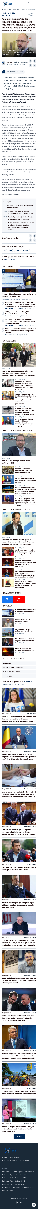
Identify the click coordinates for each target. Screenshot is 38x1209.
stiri (10, 250)
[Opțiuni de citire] (34, 1205)
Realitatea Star (29, 1172)
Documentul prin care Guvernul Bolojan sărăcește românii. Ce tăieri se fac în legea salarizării (18, 1128)
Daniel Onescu (31, 713)
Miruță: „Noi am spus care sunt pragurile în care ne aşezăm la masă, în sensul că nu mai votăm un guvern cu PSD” (25, 502)
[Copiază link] (30, 61)
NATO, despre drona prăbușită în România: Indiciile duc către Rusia (17, 313)
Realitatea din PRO (7, 1184)
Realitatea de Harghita (28, 1187)
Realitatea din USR (20, 62)
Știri (10, 9)
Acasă (5, 9)
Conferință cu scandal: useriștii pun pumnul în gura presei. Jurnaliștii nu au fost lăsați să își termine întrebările (18, 541)
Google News (9, 259)
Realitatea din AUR (7, 1181)
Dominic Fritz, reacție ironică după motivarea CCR (20, 206)
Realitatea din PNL (21, 1175)
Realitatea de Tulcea (7, 1190)
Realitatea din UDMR (20, 1184)
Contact (4, 1157)
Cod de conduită (24, 1160)
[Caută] (29, 3)
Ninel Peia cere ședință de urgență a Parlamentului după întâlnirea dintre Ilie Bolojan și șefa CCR (20, 321)
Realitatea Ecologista (8, 1175)
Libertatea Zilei (6, 1187)
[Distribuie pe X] (34, 65)
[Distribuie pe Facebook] (34, 61)
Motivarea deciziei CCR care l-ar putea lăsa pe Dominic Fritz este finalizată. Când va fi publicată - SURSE (18, 1018)
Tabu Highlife (16, 1187)
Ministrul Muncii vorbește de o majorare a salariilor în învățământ (19, 295)
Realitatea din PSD (20, 1181)
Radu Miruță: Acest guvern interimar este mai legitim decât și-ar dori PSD (19, 868)
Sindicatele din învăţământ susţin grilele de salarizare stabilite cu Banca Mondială (19, 1092)
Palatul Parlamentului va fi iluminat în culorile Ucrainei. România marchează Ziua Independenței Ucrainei (21, 226)
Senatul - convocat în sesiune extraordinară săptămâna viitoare (20, 212)
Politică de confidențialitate (9, 1160)
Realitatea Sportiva (18, 1172)
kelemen (26, 250)
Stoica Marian (31, 864)
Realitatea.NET (6, 1172)
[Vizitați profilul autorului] (3, 63)
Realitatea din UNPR (20, 1178)
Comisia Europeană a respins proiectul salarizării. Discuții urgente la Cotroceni (25, 563)
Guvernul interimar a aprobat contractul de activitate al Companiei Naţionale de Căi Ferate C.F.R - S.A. (24, 385)
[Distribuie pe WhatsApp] (30, 65)
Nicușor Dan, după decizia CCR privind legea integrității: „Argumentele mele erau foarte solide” (25, 574)
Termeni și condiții (14, 1157)
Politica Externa (10, 316)
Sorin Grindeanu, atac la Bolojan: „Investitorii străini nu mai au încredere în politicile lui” (25, 585)
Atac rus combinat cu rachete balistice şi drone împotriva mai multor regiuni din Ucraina (20, 331)
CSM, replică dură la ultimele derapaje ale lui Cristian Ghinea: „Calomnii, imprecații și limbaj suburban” (19, 980)
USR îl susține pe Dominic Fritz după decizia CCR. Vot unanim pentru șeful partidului (25, 553)
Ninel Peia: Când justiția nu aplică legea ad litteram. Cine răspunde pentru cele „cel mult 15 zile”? (18, 905)
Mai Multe (19, 1137)
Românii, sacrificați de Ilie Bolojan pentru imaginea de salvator (20, 218)
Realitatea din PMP (7, 1178)
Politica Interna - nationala (19, 9)
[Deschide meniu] (34, 3)
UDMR (17, 250)
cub (4, 250)
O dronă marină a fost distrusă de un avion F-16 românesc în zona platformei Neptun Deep (24, 411)
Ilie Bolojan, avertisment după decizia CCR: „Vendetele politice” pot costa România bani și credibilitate (24, 423)
